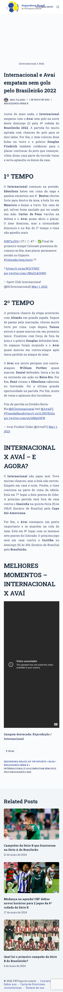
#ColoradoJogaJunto (18, 260)
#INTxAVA (11, 241)
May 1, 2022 (39, 286)
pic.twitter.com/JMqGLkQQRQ (25, 273)
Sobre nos (10, 984)
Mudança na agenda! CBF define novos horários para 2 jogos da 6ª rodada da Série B (28, 903)
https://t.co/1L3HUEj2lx (39, 413)
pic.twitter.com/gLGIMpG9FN (24, 418)
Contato (45, 981)
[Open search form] (58, 7)
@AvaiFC (47, 409)
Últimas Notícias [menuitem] (47, 6)
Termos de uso (35, 987)
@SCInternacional (21, 409)
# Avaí (10, 751)
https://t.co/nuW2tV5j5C (22, 268)
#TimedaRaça (13, 413)
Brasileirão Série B (16, 103)
